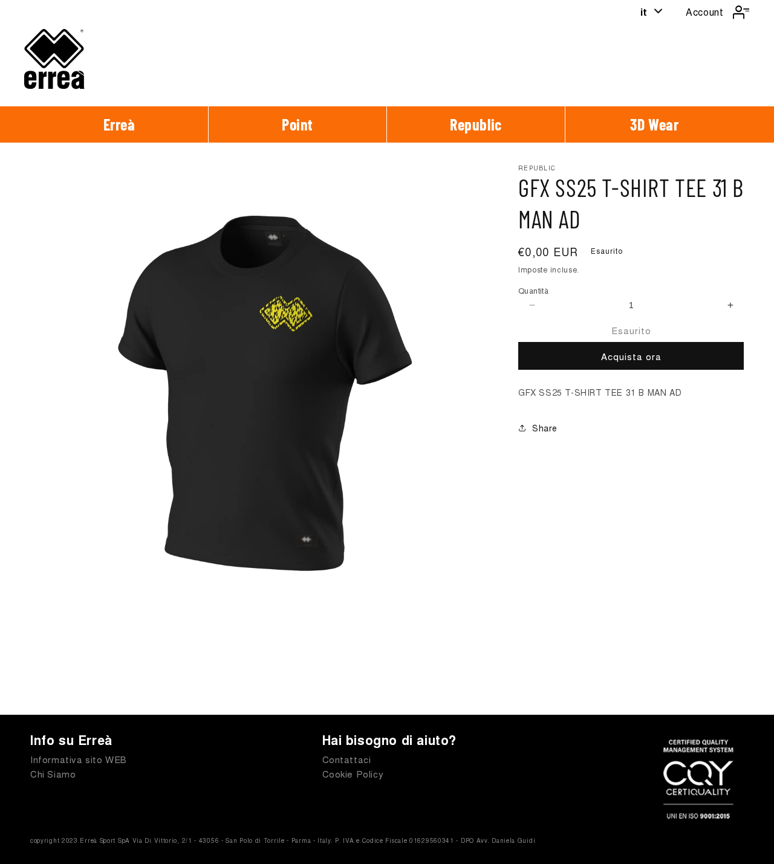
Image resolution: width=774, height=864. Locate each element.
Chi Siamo (53, 773)
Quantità (533, 290)
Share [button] (545, 428)
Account (704, 12)
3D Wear (654, 124)
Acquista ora (631, 356)
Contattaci (346, 759)
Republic (476, 124)
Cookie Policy (353, 773)
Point (297, 124)
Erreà (119, 124)
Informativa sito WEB (78, 759)
